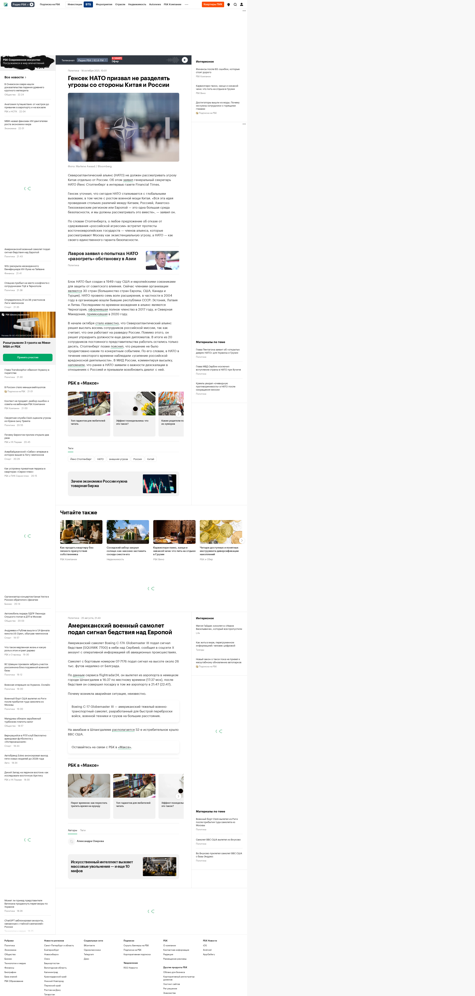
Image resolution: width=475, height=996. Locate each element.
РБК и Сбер (206, 559)
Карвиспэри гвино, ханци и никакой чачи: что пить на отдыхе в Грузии (217, 87)
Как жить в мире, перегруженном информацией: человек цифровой (215, 644)
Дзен (86, 958)
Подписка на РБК (132, 949)
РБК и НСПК (10, 111)
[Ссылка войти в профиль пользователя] (241, 4)
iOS (205, 945)
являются (75, 290)
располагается (123, 729)
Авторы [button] (72, 830)
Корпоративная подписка (137, 954)
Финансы (9, 273)
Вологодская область (55, 967)
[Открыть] (27, 4)
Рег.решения (170, 988)
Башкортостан (52, 963)
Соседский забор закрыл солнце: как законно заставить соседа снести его (126, 551)
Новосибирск (51, 954)
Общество (10, 94)
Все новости (14, 77)
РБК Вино (201, 92)
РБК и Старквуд (12, 654)
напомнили (76, 364)
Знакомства (169, 992)
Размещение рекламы (174, 958)
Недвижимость (115, 559)
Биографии (10, 972)
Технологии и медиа (15, 963)
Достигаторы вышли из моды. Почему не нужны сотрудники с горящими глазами (218, 105)
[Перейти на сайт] (27, 63)
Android (207, 949)
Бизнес (8, 603)
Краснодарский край (55, 976)
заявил (128, 179)
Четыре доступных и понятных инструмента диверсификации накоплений (219, 551)
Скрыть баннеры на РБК (136, 945)
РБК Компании (11, 408)
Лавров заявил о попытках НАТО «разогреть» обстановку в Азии (103, 256)
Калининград (51, 972)
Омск (47, 958)
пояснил (117, 345)
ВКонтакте (89, 945)
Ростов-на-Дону (52, 989)
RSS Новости (131, 967)
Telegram (89, 954)
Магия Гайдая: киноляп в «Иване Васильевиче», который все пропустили (219, 627)
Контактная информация (176, 949)
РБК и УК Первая (13, 441)
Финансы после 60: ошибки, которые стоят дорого (218, 70)
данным (79, 674)
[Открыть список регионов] (228, 4)
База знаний (10, 976)
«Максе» (124, 746)
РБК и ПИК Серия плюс (16, 475)
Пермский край (52, 985)
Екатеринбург (51, 949)
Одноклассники (92, 949)
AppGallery (209, 954)
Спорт (7, 306)
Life (198, 632)
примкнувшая (97, 313)
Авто (6, 762)
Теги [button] (70, 448)
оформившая (98, 308)
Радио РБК (19, 4)
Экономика (10, 128)
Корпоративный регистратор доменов (179, 978)
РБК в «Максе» (83, 383)
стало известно (107, 322)
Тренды (200, 649)
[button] (228, 4)
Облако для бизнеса (174, 972)
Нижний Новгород (54, 980)
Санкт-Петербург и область (59, 945)
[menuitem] (50, 4)
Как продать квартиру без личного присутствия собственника (76, 551)
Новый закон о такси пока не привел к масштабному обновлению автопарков (218, 660)
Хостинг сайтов (171, 983)
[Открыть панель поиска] (235, 4)
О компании (169, 945)
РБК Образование (13, 980)
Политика (9, 256)
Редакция (168, 954)
